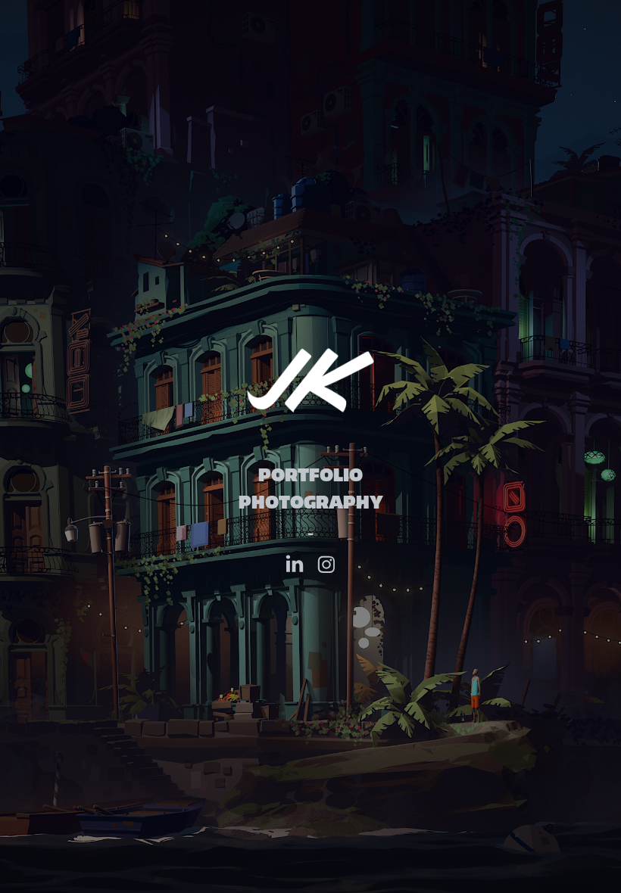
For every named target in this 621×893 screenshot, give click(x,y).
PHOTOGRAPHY (311, 502)
